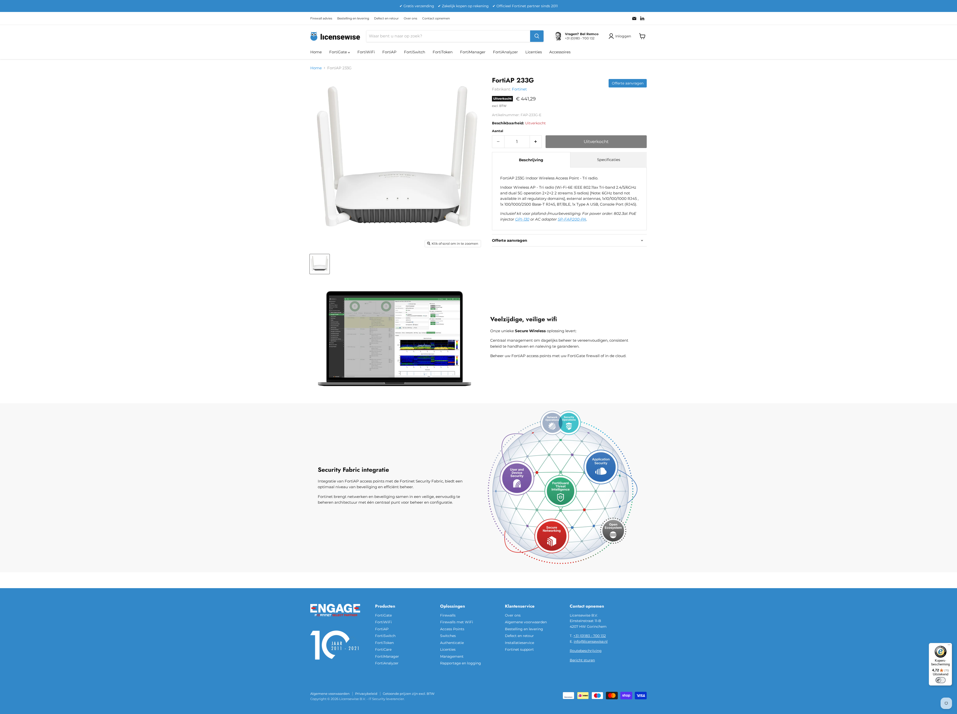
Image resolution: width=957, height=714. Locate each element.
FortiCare (383, 649)
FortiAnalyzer (505, 52)
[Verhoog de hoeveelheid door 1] (536, 141)
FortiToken (443, 52)
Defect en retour (386, 18)
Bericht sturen (582, 660)
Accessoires (559, 52)
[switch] (941, 680)
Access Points (452, 629)
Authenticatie (452, 642)
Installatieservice (519, 642)
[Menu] (949, 646)
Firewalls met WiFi (456, 622)
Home (316, 52)
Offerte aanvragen (627, 83)
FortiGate (338, 52)
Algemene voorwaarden (526, 622)
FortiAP (389, 52)
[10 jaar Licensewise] (335, 662)
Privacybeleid (366, 694)
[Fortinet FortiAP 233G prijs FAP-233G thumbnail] (319, 264)
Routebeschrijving (586, 650)
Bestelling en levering (353, 18)
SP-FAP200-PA (572, 219)
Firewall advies (321, 18)
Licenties (533, 52)
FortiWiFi (366, 52)
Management (452, 656)
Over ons (410, 18)
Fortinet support (519, 649)
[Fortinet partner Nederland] (335, 619)
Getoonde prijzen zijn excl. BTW (408, 694)
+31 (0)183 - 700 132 (589, 636)
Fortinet (519, 89)
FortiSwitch (414, 52)
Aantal (497, 131)
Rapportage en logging (460, 663)
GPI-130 (522, 219)
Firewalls (448, 615)
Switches (448, 636)
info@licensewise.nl (591, 641)
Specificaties (608, 159)
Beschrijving (531, 160)
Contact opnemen (436, 18)
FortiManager (472, 52)
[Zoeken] (537, 36)
